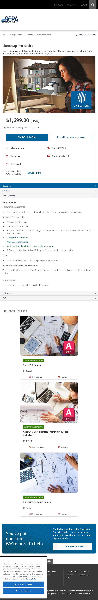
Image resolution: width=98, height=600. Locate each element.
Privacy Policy (84, 593)
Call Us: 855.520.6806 (85, 35)
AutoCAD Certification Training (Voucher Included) (45, 433)
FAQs (5, 298)
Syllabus (6, 190)
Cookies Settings (23, 591)
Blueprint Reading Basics (37, 501)
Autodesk (29, 35)
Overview (7, 186)
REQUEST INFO (34, 172)
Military (70, 575)
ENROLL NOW (27, 137)
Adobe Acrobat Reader (17, 242)
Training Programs (15, 35)
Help (69, 577)
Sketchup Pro (13, 246)
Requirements (9, 195)
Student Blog (83, 575)
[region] (23, 577)
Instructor (7, 293)
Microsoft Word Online (17, 237)
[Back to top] (49, 571)
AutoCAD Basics (32, 364)
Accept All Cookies (23, 584)
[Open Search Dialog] (92, 4)
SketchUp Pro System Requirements (37, 246)
